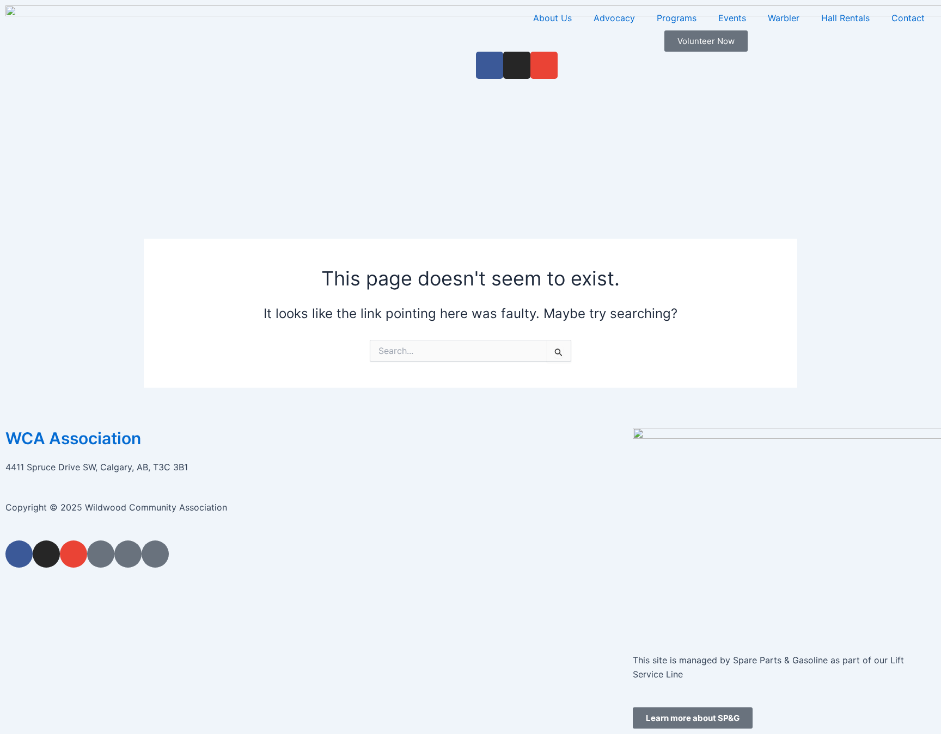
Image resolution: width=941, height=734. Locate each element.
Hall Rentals (845, 18)
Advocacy (614, 18)
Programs (676, 18)
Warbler (783, 18)
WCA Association (73, 438)
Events (732, 18)
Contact (908, 18)
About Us (552, 18)
